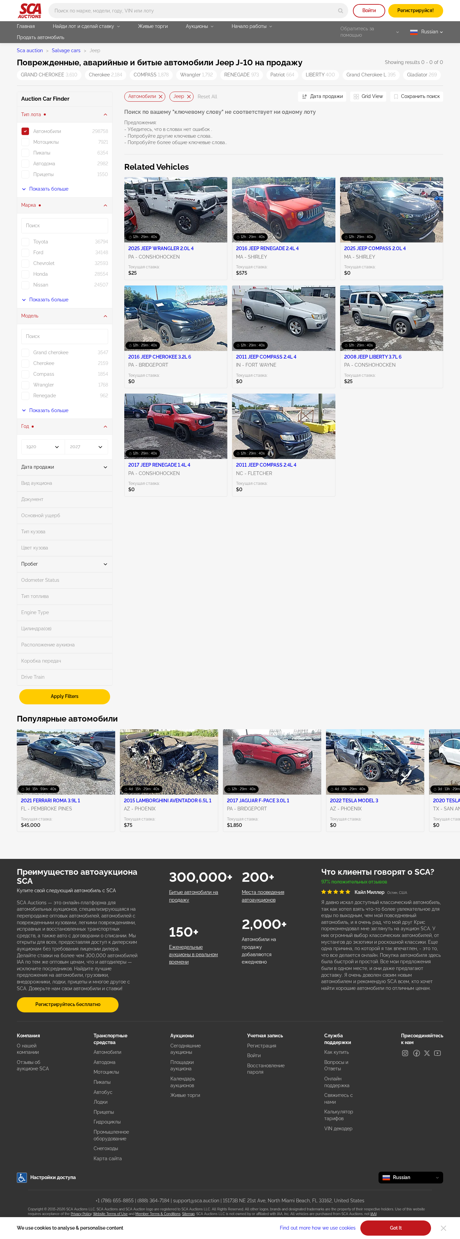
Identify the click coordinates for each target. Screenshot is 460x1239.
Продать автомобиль (40, 37)
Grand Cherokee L (371, 74)
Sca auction (30, 50)
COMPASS (151, 74)
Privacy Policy (81, 1214)
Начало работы (249, 26)
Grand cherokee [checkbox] (50, 352)
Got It (396, 1228)
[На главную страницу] (29, 10)
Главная (26, 26)
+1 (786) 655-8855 (115, 1200)
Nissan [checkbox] (40, 285)
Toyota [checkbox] (40, 241)
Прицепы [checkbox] (43, 174)
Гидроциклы (107, 1122)
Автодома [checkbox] (44, 163)
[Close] (443, 1228)
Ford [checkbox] (38, 252)
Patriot (282, 74)
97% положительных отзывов (354, 881)
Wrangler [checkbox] (43, 385)
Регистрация (261, 1045)
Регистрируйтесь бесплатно (67, 1004)
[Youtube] (437, 1053)
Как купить (336, 1052)
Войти (369, 10)
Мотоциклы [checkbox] (46, 142)
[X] (427, 1053)
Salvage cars (66, 50)
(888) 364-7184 (153, 1200)
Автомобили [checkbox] (47, 131)
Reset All (207, 96)
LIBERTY (320, 74)
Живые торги (153, 26)
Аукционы (197, 26)
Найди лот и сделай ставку (83, 26)
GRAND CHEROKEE (49, 74)
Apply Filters (64, 696)
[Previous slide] (129, 96)
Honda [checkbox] (40, 274)
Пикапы (102, 1082)
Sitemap (188, 1214)
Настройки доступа (53, 1177)
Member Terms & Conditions (157, 1214)
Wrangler (196, 74)
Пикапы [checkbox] (41, 153)
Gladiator (422, 74)
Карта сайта (108, 1158)
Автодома (105, 1062)
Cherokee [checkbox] (43, 363)
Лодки (100, 1102)
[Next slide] (285, 96)
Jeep (178, 96)
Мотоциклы (106, 1072)
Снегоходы (106, 1148)
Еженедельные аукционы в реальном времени (193, 954)
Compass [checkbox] (43, 374)
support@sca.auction (196, 1200)
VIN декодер (338, 1128)
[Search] (340, 10)
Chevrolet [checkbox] (44, 263)
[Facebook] (417, 1053)
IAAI (373, 1214)
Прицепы (104, 1112)
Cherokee (105, 74)
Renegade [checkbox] (44, 395)
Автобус (103, 1092)
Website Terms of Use (110, 1214)
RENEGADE (241, 74)
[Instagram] (405, 1053)
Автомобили (142, 96)
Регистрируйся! (415, 10)
